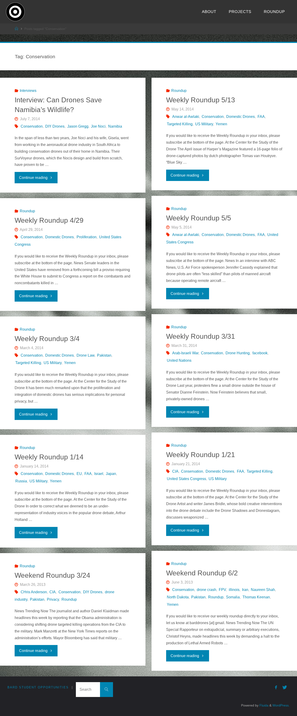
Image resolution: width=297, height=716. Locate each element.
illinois (234, 590)
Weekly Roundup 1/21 (200, 454)
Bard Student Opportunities (38, 687)
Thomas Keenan (256, 597)
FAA (261, 117)
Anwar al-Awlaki (185, 117)
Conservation (32, 126)
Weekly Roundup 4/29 (49, 220)
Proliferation (86, 237)
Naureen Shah (263, 590)
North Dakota (178, 597)
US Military (204, 124)
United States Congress (186, 479)
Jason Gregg (77, 126)
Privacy (53, 599)
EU (79, 474)
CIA (175, 471)
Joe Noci (98, 126)
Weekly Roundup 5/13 (200, 100)
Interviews (28, 91)
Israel (98, 474)
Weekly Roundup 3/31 (200, 336)
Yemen (221, 124)
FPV (222, 590)
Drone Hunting (238, 353)
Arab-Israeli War (185, 353)
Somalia (233, 597)
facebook (259, 353)
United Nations (179, 360)
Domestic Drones (240, 117)
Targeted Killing (180, 124)
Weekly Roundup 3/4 (47, 338)
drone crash (206, 590)
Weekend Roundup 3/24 (52, 575)
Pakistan (104, 355)
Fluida (263, 705)
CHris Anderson (34, 592)
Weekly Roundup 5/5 (198, 218)
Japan (111, 474)
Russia (21, 481)
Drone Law (85, 355)
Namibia (115, 126)
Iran (245, 590)
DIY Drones (55, 126)
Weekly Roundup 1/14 (49, 457)
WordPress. (281, 705)
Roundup (179, 91)
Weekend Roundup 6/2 (202, 573)
